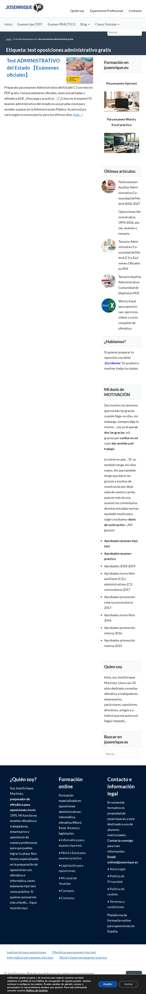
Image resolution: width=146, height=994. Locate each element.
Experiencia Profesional (106, 11)
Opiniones (47, 33)
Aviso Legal (117, 869)
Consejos (67, 891)
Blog (83, 24)
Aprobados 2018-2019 (119, 566)
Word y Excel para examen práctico (83, 957)
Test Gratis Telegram (21, 33)
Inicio (8, 24)
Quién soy (77, 11)
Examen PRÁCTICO (61, 24)
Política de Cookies (37, 990)
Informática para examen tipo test (30, 957)
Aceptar (107, 984)
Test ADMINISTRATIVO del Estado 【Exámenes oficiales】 (33, 67)
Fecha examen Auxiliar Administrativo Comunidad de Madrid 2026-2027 (129, 193)
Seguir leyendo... (115, 721)
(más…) (78, 115)
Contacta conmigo (120, 840)
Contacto (135, 11)
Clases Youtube (105, 24)
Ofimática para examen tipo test (74, 952)
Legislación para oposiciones (26, 952)
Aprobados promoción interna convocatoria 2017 (119, 602)
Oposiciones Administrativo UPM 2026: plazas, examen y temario (129, 222)
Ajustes (128, 984)
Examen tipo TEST (30, 24)
